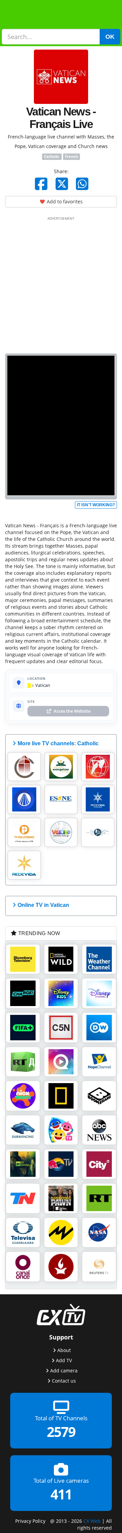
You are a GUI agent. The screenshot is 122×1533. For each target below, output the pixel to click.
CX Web (92, 1521)
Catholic (51, 156)
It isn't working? (96, 505)
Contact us (64, 1380)
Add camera (64, 1370)
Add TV (64, 1360)
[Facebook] (41, 184)
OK (110, 36)
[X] (62, 184)
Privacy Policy (30, 1521)
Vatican (42, 685)
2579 (61, 1432)
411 (61, 1494)
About (64, 1350)
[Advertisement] (61, 284)
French (71, 156)
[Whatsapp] (82, 184)
